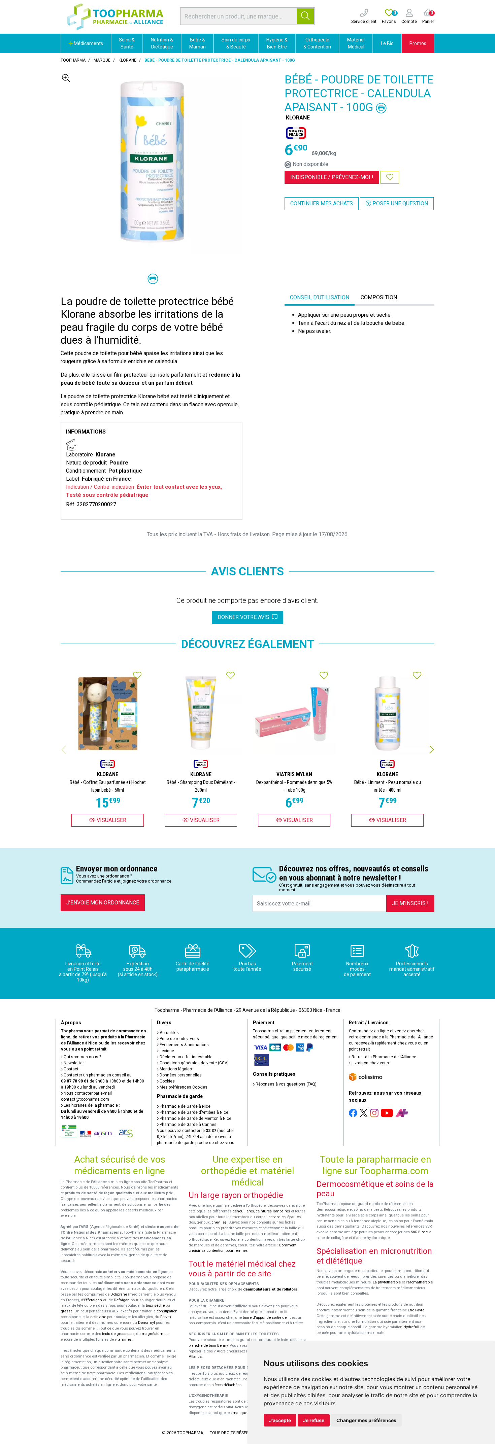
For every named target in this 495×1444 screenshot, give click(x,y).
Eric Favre (416, 1310)
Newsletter (73, 1063)
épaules (294, 1217)
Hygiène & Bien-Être (277, 43)
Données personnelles (180, 1075)
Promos (417, 43)
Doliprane (118, 1294)
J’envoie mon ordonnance (102, 902)
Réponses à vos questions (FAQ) (286, 1084)
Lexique (166, 1050)
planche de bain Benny (208, 1345)
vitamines (123, 1339)
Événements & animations (184, 1044)
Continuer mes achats (321, 203)
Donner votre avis (245, 617)
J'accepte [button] (280, 1420)
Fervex (165, 1317)
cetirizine (98, 1317)
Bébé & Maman (197, 43)
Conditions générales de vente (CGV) (194, 1063)
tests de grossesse (118, 1334)
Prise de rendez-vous (179, 1038)
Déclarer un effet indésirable (185, 1057)
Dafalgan (122, 1300)
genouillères (243, 1211)
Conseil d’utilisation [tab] (319, 297)
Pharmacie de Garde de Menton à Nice (195, 1118)
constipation (167, 1311)
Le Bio (387, 43)
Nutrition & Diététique (162, 43)
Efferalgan (93, 1300)
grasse (66, 1311)
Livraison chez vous (370, 1063)
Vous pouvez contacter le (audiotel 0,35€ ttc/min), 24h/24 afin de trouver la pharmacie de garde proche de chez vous (195, 1136)
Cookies (167, 1081)
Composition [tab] (379, 297)
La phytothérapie (387, 1282)
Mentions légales (175, 1069)
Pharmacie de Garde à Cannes (188, 1124)
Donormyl (146, 1322)
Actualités (169, 1032)
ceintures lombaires (273, 1211)
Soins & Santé (127, 43)
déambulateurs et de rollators (270, 1289)
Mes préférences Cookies (183, 1087)
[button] (431, 749)
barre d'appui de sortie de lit (267, 1317)
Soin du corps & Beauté (236, 43)
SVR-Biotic (419, 1232)
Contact (70, 1069)
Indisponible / (331, 177)
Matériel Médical (356, 43)
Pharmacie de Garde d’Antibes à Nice (193, 1112)
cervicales (277, 1217)
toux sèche (155, 1305)
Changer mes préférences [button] (366, 1420)
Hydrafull (411, 1327)
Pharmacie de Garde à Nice (184, 1106)
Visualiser (110, 820)
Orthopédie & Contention (317, 43)
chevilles (219, 1222)
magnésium (152, 1334)
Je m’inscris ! (410, 903)
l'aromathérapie (419, 1282)
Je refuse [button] (313, 1420)
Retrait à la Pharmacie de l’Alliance (383, 1057)
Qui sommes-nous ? (82, 1057)
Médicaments (88, 43)
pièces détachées (226, 1385)
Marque (102, 60)
